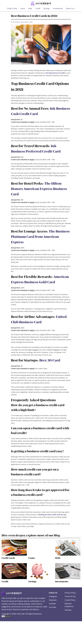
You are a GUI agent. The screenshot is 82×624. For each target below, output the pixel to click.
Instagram (53, 596)
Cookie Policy (70, 600)
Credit (37, 8)
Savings (46, 8)
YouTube (52, 607)
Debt (30, 8)
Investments (58, 8)
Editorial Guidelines (69, 605)
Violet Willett (16, 22)
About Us (70, 8)
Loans (22, 8)
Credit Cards (12, 8)
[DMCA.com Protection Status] (6, 616)
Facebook (53, 600)
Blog (22, 22)
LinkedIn (52, 603)
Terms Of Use (70, 596)
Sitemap (68, 610)
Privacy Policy (70, 593)
